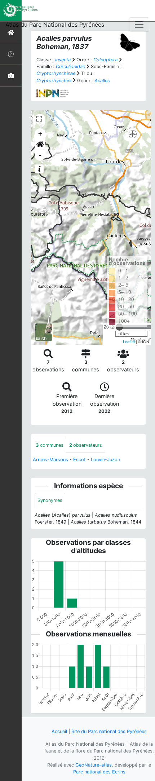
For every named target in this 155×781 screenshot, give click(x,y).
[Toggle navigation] (139, 24)
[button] (40, 144)
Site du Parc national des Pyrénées (109, 731)
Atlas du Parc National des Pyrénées (54, 24)
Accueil (59, 731)
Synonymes (49, 500)
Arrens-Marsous (50, 459)
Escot (79, 459)
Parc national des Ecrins (99, 772)
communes (49, 445)
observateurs (85, 445)
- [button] (40, 155)
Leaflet (129, 341)
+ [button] (40, 133)
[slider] (119, 327)
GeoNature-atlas (93, 765)
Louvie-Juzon (105, 459)
